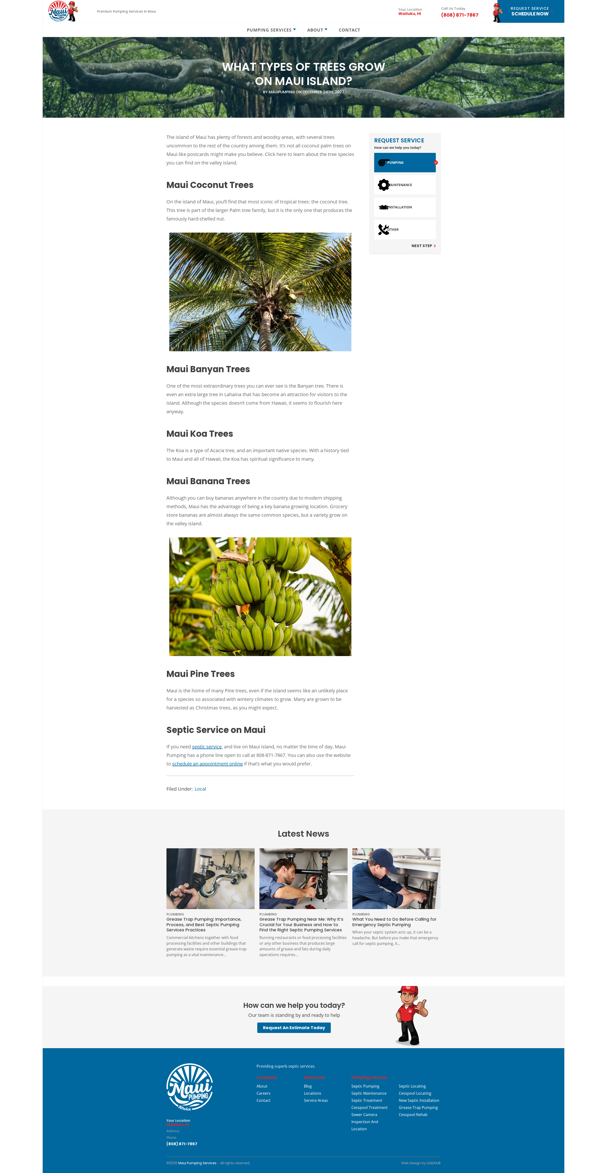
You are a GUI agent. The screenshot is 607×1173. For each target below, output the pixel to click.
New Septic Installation (419, 1100)
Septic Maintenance (368, 1093)
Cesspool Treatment (369, 1107)
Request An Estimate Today (294, 1028)
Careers (264, 1093)
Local (200, 789)
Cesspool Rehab (413, 1114)
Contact (264, 1100)
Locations (312, 1093)
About (262, 1086)
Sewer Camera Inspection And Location (364, 1121)
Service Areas (316, 1100)
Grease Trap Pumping (418, 1107)
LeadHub (434, 1163)
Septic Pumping (365, 1086)
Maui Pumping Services (197, 1163)
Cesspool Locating (415, 1093)
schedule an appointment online (207, 763)
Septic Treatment (366, 1100)
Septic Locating (412, 1086)
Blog (308, 1086)
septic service (207, 746)
